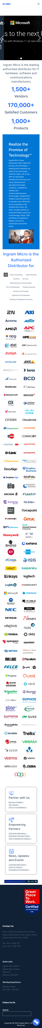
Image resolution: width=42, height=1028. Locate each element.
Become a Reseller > (16, 802)
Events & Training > (16, 867)
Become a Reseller (10, 975)
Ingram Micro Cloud (11, 969)
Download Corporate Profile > (19, 836)
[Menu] (39, 4)
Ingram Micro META (11, 966)
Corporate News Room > (18, 865)
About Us (7, 972)
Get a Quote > (14, 805)
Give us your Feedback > (18, 807)
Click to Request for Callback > (20, 839)
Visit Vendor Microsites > (18, 833)
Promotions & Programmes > (19, 870)
